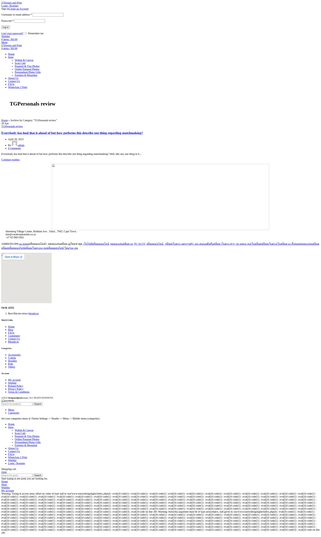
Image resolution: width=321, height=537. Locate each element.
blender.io (33, 313)
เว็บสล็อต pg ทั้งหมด (288, 243)
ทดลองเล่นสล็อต (309, 243)
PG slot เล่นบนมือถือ (202, 243)
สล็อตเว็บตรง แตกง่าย (177, 243)
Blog (10, 329)
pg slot (22, 243)
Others (11, 366)
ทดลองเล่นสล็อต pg (121, 243)
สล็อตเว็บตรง (269, 243)
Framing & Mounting (26, 75)
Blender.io (13, 341)
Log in (6, 27)
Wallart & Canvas (24, 60)
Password (7, 20)
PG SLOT (139, 243)
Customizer (14, 335)
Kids (10, 363)
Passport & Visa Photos (27, 66)
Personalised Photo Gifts (28, 72)
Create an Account (18, 8)
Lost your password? (12, 33)
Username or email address (16, 14)
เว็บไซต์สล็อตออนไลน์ (96, 243)
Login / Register (16, 463)
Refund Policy (15, 385)
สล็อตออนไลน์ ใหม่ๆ (59, 248)
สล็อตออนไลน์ (155, 243)
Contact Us (14, 338)
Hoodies (12, 360)
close (4, 472)
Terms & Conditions (18, 391)
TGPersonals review (12, 126)
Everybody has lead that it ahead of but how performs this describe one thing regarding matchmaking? (72, 133)
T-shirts (12, 357)
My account (14, 379)
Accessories (14, 354)
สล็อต (4, 248)
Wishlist (12, 382)
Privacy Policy (15, 388)
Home (4, 120)
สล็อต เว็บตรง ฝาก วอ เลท (229, 243)
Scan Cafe (20, 63)
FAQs (11, 332)
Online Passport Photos (27, 69)
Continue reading (10, 159)
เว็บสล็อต (256, 243)
